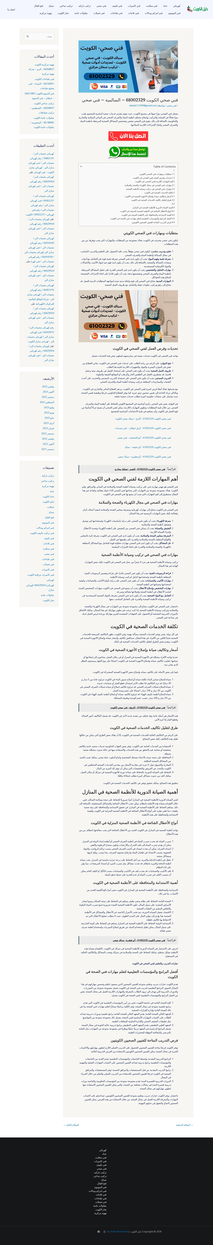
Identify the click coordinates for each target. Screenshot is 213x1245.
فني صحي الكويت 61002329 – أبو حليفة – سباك (148, 447)
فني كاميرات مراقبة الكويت (41, 574)
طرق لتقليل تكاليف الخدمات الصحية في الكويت (151, 200)
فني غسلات (99, 13)
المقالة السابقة (184, 1124)
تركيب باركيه (84, 5)
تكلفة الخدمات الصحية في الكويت (158, 192)
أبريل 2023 (48, 423)
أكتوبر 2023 (48, 391)
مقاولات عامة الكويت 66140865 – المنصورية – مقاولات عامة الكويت (42, 122)
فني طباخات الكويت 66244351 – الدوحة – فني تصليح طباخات (41, 83)
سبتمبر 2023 (48, 397)
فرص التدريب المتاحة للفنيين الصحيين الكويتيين (151, 222)
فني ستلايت (151, 5)
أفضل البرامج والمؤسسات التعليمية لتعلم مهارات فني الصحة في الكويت (140, 218)
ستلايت (50, 507)
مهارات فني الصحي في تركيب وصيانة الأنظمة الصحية (148, 189)
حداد (165, 5)
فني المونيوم (174, 13)
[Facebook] (99, 1232)
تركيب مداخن (66, 5)
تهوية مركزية (46, 13)
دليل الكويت (48, 501)
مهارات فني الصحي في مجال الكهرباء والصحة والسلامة (147, 185)
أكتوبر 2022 (48, 443)
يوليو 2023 (49, 407)
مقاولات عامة (81, 13)
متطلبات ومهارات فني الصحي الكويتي (155, 174)
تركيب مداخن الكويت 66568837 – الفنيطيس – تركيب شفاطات (42, 108)
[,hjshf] (104, 1232)
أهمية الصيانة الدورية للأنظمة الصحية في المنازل (152, 207)
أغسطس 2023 (47, 402)
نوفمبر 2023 (48, 386)
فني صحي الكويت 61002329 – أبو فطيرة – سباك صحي (144, 456)
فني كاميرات (134, 5)
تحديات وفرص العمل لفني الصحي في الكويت (152, 177)
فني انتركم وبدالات (154, 13)
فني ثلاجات (133, 13)
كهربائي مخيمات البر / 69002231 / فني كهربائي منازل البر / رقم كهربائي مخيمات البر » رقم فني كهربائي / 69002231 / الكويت (40, 205)
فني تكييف (117, 5)
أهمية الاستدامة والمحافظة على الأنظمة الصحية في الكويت (146, 214)
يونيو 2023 (49, 412)
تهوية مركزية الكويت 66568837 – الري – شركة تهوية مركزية (41, 69)
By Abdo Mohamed (117, 1231)
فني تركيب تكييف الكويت (42, 533)
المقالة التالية (71, 1124)
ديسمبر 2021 (47, 449)
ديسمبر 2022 (47, 433)
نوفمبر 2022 (48, 438)
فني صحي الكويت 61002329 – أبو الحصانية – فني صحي (144, 437)
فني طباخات (116, 13)
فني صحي (101, 5)
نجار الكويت (63, 13)
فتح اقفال (38, 5)
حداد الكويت (48, 496)
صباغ (51, 5)
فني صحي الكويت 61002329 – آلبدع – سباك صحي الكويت (143, 418)
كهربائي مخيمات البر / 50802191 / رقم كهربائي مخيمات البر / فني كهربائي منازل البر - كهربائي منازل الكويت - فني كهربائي (41, 163)
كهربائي (176, 5)
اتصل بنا (11, 9)
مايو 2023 (49, 417)
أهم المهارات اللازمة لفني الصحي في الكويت (154, 181)
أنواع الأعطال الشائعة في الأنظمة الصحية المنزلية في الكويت (145, 211)
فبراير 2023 (48, 428)
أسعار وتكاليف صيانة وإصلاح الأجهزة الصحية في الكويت (148, 196)
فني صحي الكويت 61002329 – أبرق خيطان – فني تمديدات (143, 428)
